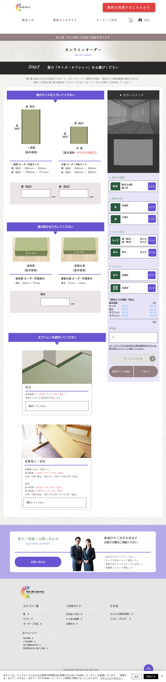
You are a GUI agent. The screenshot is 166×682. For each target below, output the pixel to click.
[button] (106, 20)
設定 (136, 676)
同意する (150, 676)
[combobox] (57, 406)
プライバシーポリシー (111, 678)
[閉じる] (162, 676)
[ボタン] (56, 466)
